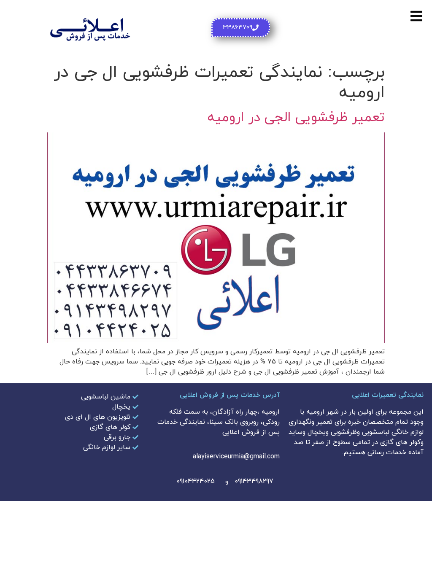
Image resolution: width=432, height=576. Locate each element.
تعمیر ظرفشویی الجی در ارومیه (296, 117)
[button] (416, 15)
